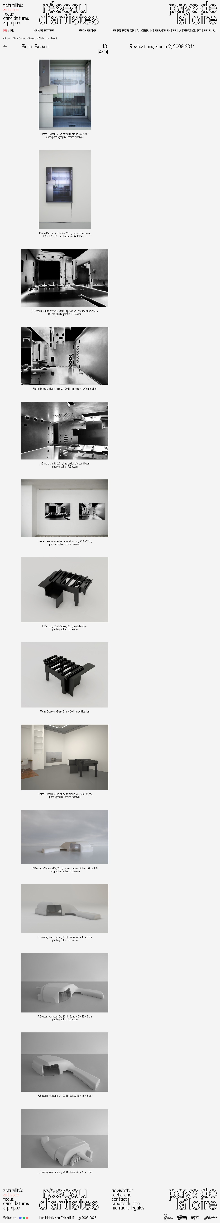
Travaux (32, 38)
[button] (20, 1218)
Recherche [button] (87, 31)
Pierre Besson (19, 38)
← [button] (5, 47)
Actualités (13, 5)
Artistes (11, 10)
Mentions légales (128, 1208)
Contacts (120, 1199)
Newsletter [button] (44, 31)
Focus (8, 14)
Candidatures (16, 18)
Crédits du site (126, 1203)
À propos (11, 23)
